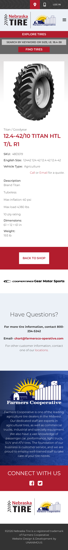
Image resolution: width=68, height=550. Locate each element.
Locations (35, 4)
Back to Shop (34, 258)
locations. (41, 350)
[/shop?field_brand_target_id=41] (19, 281)
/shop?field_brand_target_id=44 (49, 281)
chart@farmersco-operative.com (38, 338)
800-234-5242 (45, 4)
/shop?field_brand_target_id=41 (19, 281)
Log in (57, 4)
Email (43, 172)
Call (32, 172)
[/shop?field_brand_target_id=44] (49, 281)
